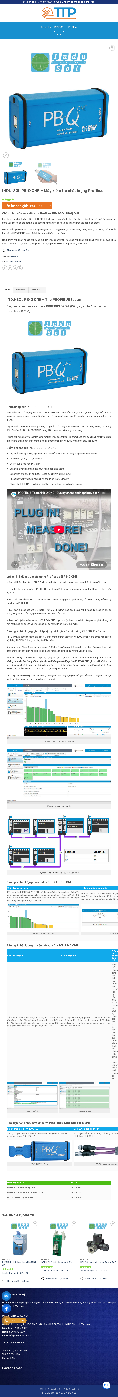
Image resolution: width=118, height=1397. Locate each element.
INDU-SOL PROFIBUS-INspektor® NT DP (19, 1263)
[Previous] (8, 101)
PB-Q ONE (18, 261)
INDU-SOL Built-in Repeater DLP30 (57, 1262)
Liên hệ (75, 1389)
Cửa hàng (56, 1389)
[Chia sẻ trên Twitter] (10, 267)
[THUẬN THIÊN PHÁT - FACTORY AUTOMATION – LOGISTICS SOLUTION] (59, 13)
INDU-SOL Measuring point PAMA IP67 (98, 1262)
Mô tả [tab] (7, 290)
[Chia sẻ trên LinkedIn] (20, 267)
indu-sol (9, 261)
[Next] (110, 101)
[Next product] (56, 33)
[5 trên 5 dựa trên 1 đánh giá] (59, 199)
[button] (4, 13)
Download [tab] (21, 290)
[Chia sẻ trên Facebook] (4, 267)
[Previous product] (62, 33)
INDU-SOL (59, 27)
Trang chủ (46, 27)
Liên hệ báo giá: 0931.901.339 (27, 206)
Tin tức (66, 1389)
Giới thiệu (44, 1389)
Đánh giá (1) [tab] (37, 290)
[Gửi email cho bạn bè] (15, 267)
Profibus (72, 27)
